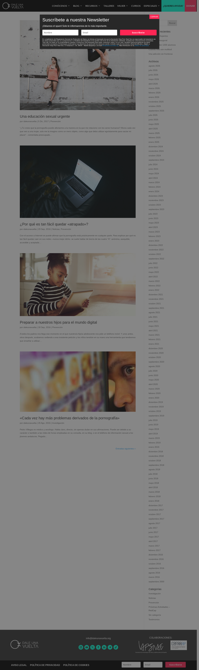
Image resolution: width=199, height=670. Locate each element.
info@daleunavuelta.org (110, 45)
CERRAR (154, 17)
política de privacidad (141, 45)
